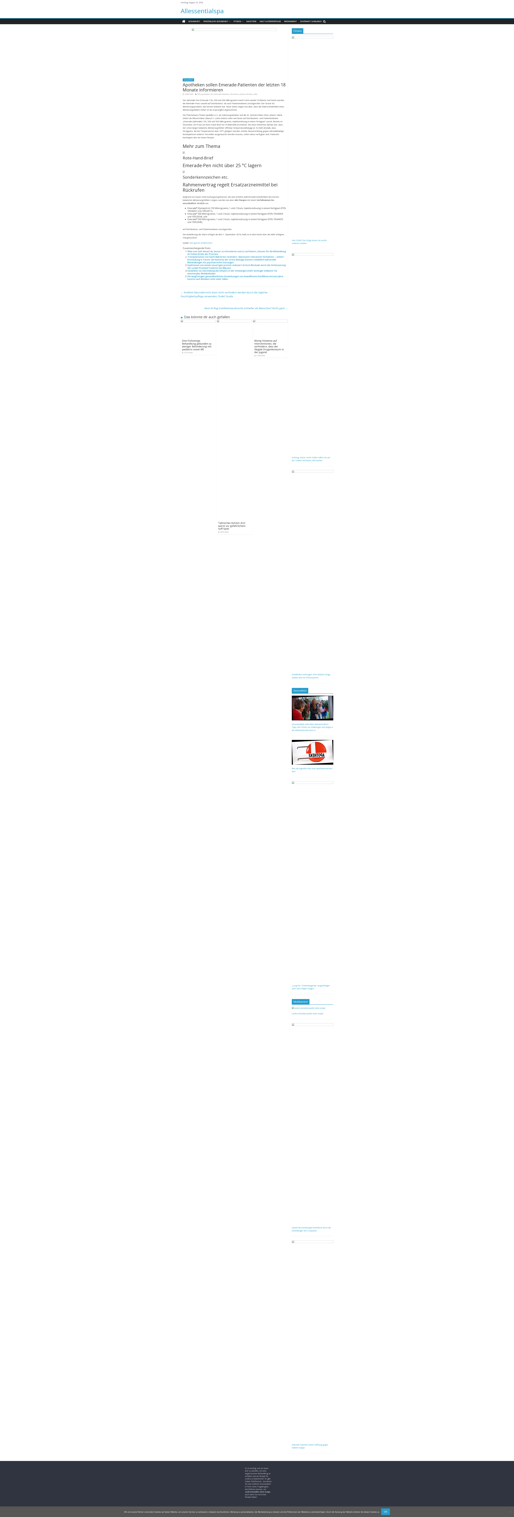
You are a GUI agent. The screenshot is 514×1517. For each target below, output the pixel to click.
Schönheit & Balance (311, 21)
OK (385, 1511)
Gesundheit (194, 21)
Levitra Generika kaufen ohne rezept (307, 1013)
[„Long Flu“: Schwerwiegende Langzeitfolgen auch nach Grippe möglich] (312, 782)
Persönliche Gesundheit (215, 21)
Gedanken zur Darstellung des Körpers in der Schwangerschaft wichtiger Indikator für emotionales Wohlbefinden (232, 272)
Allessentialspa (202, 11)
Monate (249, 94)
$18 (198, 94)
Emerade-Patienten (221, 94)
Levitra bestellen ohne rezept (257, 1492)
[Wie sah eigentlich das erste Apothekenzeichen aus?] (312, 741)
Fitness (237, 21)
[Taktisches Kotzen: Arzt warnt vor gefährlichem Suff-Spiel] (234, 321)
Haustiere (251, 21)
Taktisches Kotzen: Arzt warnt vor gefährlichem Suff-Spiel (231, 525)
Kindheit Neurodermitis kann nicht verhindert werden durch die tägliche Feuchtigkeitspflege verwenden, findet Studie (224, 294)
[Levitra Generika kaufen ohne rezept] (308, 1008)
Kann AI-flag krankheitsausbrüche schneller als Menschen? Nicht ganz (246, 308)
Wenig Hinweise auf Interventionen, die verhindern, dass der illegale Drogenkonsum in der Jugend (269, 346)
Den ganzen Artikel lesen (201, 242)
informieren (234, 94)
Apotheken (205, 94)
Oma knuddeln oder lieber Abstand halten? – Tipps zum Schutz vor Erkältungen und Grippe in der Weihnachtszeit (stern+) (312, 727)
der (212, 94)
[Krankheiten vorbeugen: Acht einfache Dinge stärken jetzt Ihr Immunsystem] (312, 471)
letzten (242, 94)
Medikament (290, 21)
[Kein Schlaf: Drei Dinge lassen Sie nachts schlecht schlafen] (312, 37)
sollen (255, 94)
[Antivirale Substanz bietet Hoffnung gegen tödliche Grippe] (312, 1242)
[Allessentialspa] (184, 21)
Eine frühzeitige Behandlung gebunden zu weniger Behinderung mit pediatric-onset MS (196, 345)
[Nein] (510, 1511)
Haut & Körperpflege (270, 21)
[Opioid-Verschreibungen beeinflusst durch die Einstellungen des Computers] (312, 1024)
